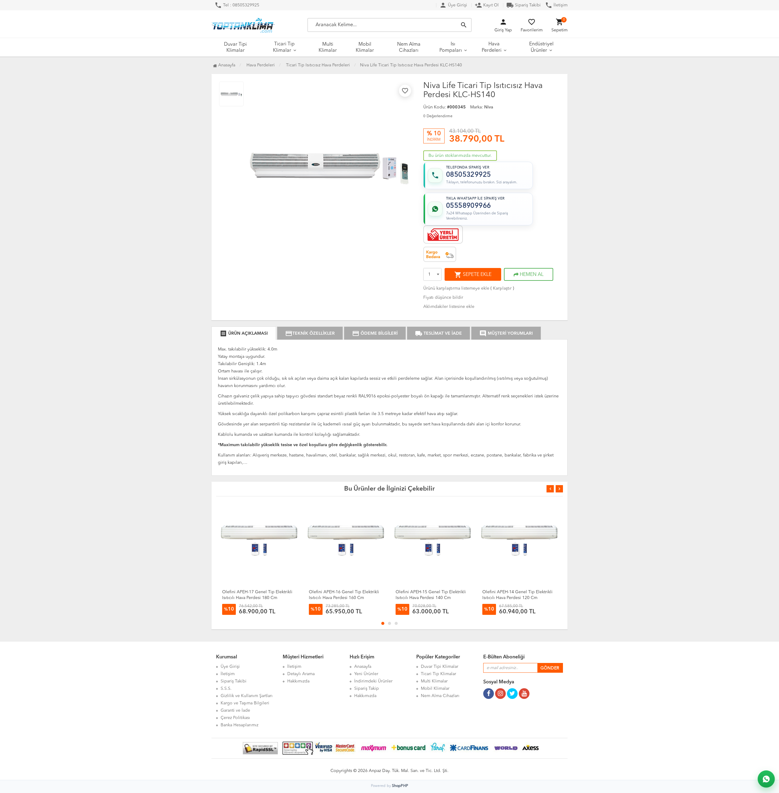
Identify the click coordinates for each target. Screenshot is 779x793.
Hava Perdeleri (491, 47)
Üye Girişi (453, 5)
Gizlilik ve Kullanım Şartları (247, 696)
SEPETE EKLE (472, 274)
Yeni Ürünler (366, 674)
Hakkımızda (298, 681)
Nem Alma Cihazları (409, 47)
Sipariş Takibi (523, 5)
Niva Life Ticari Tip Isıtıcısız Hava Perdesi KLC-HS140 (411, 65)
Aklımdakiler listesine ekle (448, 307)
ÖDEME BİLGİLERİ (375, 333)
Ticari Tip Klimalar (284, 47)
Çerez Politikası (235, 718)
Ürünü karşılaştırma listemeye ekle (456, 288)
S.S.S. (226, 688)
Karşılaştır (502, 288)
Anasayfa (226, 65)
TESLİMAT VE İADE (438, 333)
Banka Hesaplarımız (239, 725)
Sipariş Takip (366, 688)
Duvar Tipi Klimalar (235, 47)
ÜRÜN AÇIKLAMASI (244, 333)
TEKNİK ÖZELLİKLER (310, 333)
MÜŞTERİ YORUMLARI (506, 333)
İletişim (556, 5)
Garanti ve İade (235, 710)
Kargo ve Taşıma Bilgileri (245, 703)
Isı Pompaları (450, 47)
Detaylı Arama (301, 674)
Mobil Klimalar (365, 47)
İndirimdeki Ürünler (373, 681)
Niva (488, 107)
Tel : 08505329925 (237, 5)
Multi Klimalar (328, 47)
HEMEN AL (531, 274)
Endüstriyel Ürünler (541, 47)
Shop (400, 786)
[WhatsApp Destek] (766, 779)
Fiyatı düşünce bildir (443, 297)
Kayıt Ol (487, 5)
